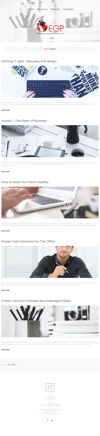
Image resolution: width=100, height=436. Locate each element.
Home (30, 9)
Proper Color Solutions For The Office (28, 241)
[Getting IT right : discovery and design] (50, 81)
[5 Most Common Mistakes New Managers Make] (50, 321)
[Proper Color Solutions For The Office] (50, 262)
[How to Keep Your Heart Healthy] (50, 202)
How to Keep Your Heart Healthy (25, 182)
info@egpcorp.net (52, 413)
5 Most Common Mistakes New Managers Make (35, 301)
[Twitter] (52, 421)
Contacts (68, 9)
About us (42, 9)
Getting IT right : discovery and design (29, 61)
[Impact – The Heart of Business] (50, 141)
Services (55, 9)
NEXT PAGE (11, 364)
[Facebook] (47, 421)
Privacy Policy (50, 398)
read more (5, 110)
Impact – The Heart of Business (24, 120)
